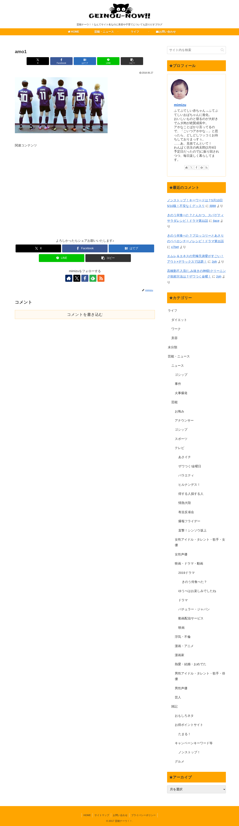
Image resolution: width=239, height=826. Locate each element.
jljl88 (213, 206)
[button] (132, 61)
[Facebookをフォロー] (84, 278)
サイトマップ (101, 815)
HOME (87, 815)
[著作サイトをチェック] (68, 278)
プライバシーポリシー (143, 815)
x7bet (175, 247)
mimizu (180, 105)
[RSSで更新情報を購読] (100, 278)
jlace (216, 220)
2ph (214, 261)
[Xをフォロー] (76, 278)
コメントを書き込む (85, 314)
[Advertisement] (85, 190)
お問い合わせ (120, 815)
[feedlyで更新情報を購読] (92, 278)
